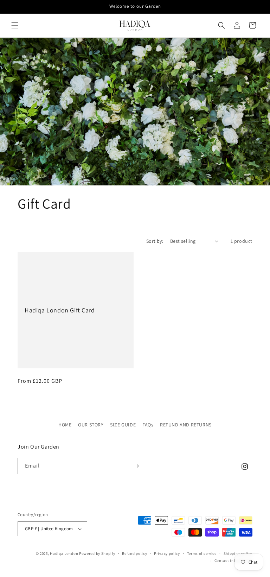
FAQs (147, 424)
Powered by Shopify (97, 553)
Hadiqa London (64, 553)
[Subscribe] (136, 466)
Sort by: (154, 241)
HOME (64, 424)
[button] (14, 25)
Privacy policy (167, 553)
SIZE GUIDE (123, 424)
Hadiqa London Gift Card (60, 310)
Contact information (233, 560)
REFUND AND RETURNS (186, 424)
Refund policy (134, 553)
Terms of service (202, 553)
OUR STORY (90, 424)
